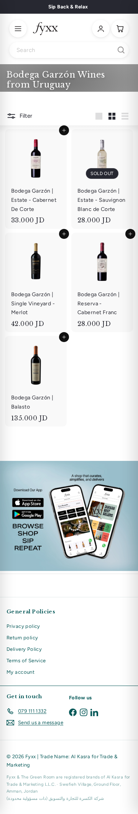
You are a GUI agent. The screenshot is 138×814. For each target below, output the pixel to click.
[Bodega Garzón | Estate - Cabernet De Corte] (36, 179)
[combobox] (69, 50)
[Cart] (120, 28)
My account (20, 672)
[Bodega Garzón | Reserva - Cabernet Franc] (102, 282)
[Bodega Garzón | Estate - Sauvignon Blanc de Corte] (102, 179)
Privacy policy (23, 626)
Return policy (22, 637)
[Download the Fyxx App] (69, 516)
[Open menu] (18, 28)
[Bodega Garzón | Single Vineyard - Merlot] (36, 282)
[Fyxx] (45, 28)
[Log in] (101, 28)
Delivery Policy (24, 649)
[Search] (121, 50)
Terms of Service (26, 660)
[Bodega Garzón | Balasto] (36, 381)
